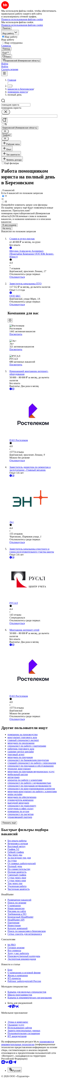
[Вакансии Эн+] (32, 499)
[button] (4, 63)
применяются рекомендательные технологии (27, 1043)
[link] (6, 56)
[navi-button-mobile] (4, 73)
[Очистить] (5, 112)
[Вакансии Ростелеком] (32, 415)
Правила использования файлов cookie (22, 25)
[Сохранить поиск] (4, 120)
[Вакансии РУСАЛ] (32, 580)
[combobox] (15, 104)
